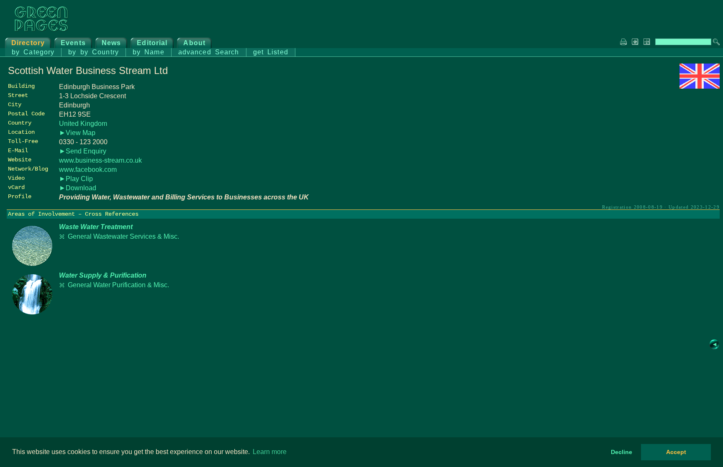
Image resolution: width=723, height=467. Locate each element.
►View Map (77, 132)
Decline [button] (621, 452)
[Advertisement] (657, 149)
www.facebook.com (88, 169)
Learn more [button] (270, 451)
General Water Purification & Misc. (118, 284)
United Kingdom (83, 123)
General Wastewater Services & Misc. (123, 236)
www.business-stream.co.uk (100, 160)
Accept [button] (676, 452)
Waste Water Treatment (96, 226)
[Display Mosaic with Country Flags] (699, 86)
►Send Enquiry (82, 151)
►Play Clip (76, 178)
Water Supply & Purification (102, 275)
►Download (77, 187)
